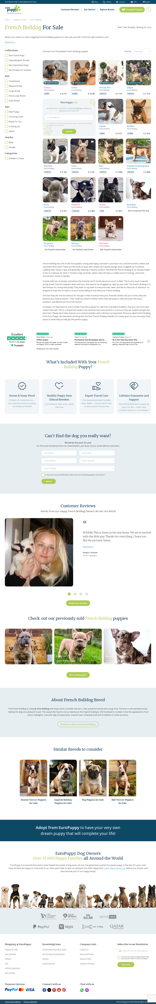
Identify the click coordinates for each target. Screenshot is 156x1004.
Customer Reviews (87, 963)
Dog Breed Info (48, 963)
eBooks (45, 959)
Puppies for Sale (11, 949)
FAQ (6, 963)
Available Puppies (134, 9)
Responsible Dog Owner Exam (54, 949)
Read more (88, 547)
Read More (10, 42)
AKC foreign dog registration (53, 954)
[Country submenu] (125, 1)
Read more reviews (78, 603)
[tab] (69, 594)
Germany (93, 555)
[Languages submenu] (150, 1)
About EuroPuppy (87, 954)
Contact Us (84, 949)
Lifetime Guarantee (12, 968)
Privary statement (30, 1002)
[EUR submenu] (137, 1)
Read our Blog (85, 959)
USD (135, 2)
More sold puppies (78, 675)
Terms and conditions (13, 1002)
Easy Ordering (10, 954)
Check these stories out (115, 868)
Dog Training (10, 973)
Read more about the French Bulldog (78, 724)
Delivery (8, 959)
